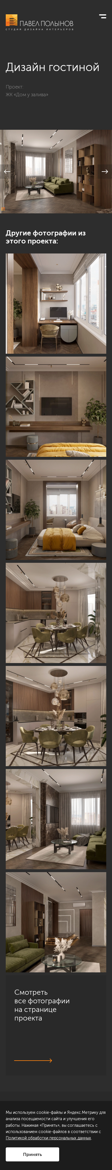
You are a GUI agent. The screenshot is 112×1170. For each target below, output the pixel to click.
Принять (32, 1154)
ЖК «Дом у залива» (27, 94)
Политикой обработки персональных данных (48, 1138)
